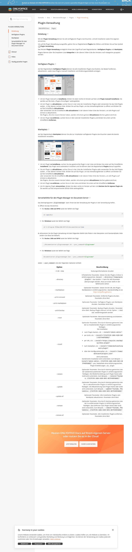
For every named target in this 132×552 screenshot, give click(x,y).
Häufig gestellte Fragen (19, 62)
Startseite (41, 18)
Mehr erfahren (55, 539)
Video (13, 57)
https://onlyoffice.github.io (102, 292)
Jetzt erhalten (71, 444)
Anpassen (38, 544)
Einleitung (15, 31)
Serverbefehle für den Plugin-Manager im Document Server (19, 43)
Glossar (14, 52)
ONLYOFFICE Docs (44, 28)
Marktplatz (15, 38)
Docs (48, 18)
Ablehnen (24, 544)
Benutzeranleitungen (59, 18)
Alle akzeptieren (54, 544)
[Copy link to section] (47, 34)
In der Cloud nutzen (88, 444)
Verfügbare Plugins (18, 34)
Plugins (71, 18)
